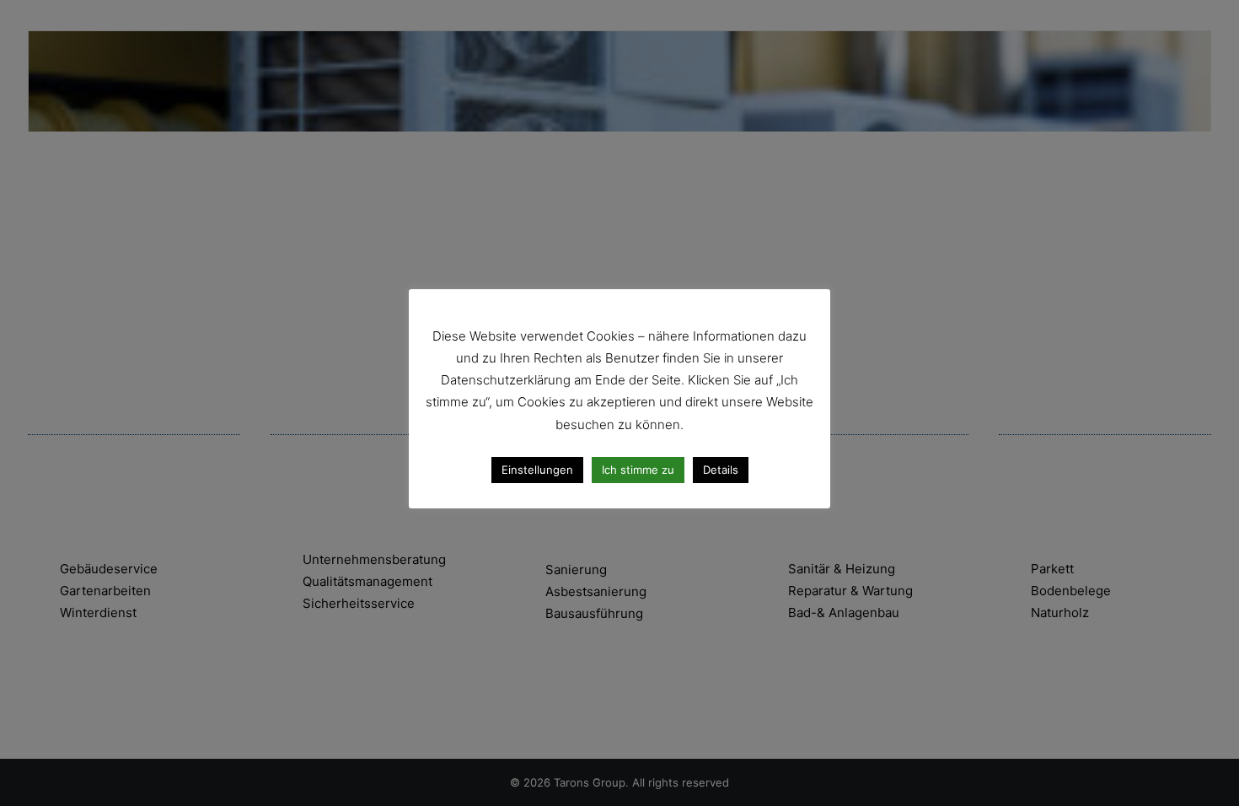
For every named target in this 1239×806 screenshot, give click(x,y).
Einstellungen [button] (537, 469)
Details (720, 469)
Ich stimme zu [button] (638, 469)
